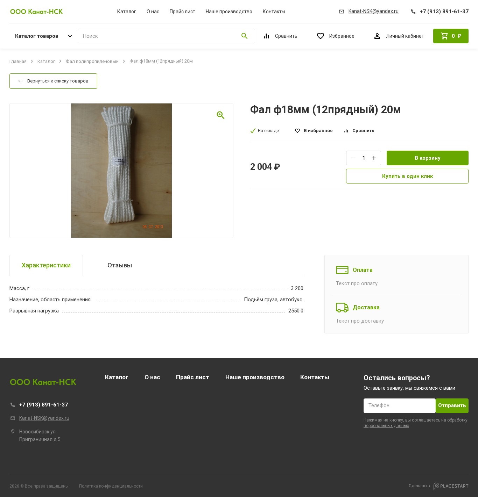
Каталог (126, 11)
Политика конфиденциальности (111, 486)
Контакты (274, 11)
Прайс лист (182, 11)
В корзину (428, 158)
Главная (18, 61)
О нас (153, 11)
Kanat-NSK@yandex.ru (44, 418)
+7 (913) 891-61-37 (43, 405)
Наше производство (229, 11)
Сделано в (420, 485)
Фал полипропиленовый (92, 61)
